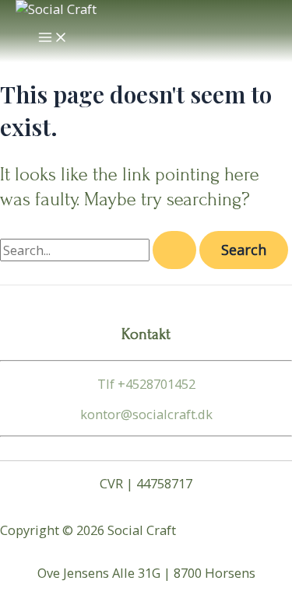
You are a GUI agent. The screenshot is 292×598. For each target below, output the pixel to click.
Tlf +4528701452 (146, 384)
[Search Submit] (174, 249)
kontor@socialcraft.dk (146, 414)
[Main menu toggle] (53, 38)
